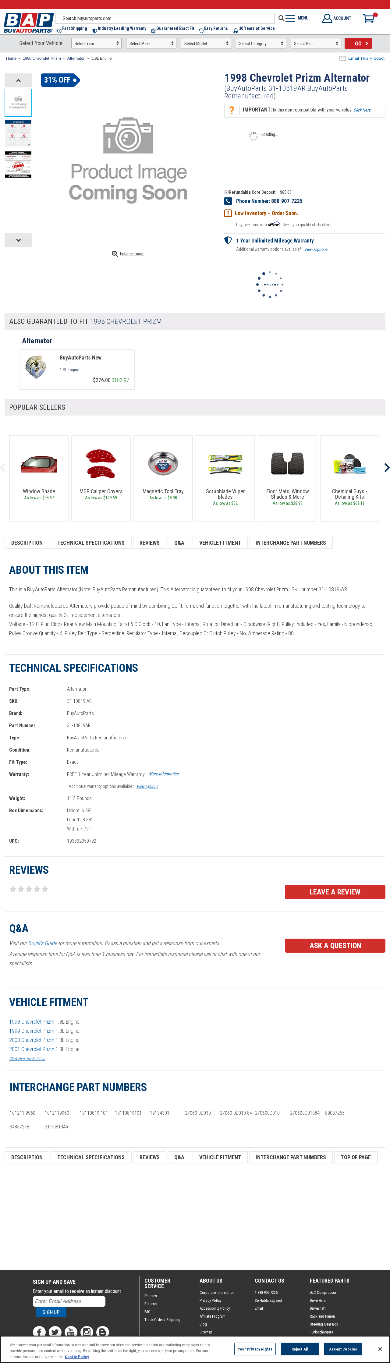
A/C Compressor (323, 1292)
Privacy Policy (210, 1300)
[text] (94, 370)
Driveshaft (318, 1308)
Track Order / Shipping (162, 1319)
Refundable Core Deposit (252, 192)
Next (387, 467)
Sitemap (206, 1332)
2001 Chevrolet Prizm (31, 1049)
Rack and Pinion (322, 1316)
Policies (150, 1296)
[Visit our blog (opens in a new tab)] (102, 1332)
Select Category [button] (253, 43)
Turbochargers (321, 1332)
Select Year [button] (84, 43)
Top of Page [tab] (356, 1157)
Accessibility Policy (215, 1308)
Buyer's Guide (42, 943)
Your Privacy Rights (255, 1349)
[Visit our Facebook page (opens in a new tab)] (39, 1332)
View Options (316, 249)
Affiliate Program (212, 1316)
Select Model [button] (195, 43)
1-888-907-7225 (266, 1292)
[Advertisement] (187, 1216)
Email (259, 1308)
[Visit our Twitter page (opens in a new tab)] (55, 1332)
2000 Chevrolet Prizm (31, 1040)
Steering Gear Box (324, 1324)
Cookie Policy (77, 1356)
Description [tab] (27, 543)
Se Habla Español (268, 1300)
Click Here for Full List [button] (27, 1058)
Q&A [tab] (179, 543)
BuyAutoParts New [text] (80, 357)
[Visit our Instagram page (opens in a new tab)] (86, 1332)
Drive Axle (317, 1300)
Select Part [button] (303, 43)
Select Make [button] (140, 43)
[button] (73, 30)
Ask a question (335, 945)
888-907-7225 (286, 201)
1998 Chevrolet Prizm (31, 1021)
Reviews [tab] (150, 543)
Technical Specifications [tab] (91, 543)
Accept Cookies (343, 1349)
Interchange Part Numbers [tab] (291, 543)
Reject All (300, 1349)
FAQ (147, 1311)
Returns (150, 1303)
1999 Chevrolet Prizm (31, 1031)
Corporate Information (217, 1292)
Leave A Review (335, 892)
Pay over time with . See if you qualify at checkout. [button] (284, 224)
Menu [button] (303, 18)
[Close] (380, 1349)
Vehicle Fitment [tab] (220, 543)
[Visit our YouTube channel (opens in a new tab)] (71, 1332)
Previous (3, 467)
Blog (203, 1324)
